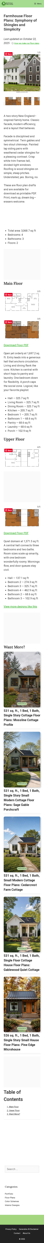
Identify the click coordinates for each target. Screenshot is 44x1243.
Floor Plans (10, 1197)
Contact (17, 1233)
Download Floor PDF (16, 345)
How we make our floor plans (26, 43)
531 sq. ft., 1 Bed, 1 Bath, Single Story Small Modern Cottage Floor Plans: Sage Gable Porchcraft (22, 800)
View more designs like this (20, 606)
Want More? (14, 1114)
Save (10, 54)
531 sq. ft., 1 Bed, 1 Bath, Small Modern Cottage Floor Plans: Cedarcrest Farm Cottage (22, 882)
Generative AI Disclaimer (28, 1229)
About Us (26, 1233)
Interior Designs (12, 1205)
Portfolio (9, 1194)
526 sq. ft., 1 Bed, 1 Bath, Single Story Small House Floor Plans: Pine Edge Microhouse (22, 1042)
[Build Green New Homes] (7, 3)
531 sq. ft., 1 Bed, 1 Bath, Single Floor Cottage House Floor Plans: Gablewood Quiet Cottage (22, 963)
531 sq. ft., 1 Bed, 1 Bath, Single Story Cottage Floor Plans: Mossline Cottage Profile (22, 718)
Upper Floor (14, 1110)
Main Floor (14, 1107)
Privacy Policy (11, 1229)
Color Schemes (12, 1201)
